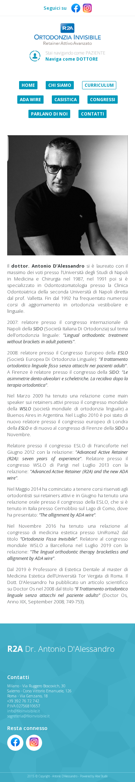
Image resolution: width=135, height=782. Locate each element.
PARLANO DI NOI (49, 114)
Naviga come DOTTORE (71, 59)
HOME (28, 85)
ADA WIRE (30, 99)
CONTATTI (92, 114)
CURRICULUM (99, 85)
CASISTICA (65, 99)
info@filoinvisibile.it (23, 710)
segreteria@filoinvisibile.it (28, 716)
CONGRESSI (102, 99)
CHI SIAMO (59, 85)
